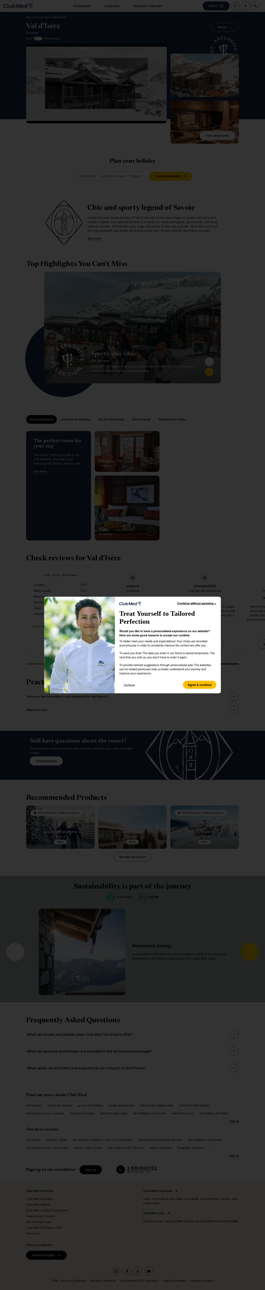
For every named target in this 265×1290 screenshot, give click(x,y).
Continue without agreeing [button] (196, 603)
